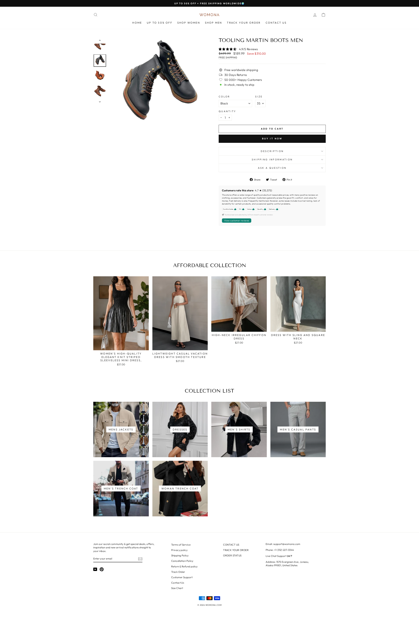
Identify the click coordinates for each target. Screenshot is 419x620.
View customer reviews (236, 220)
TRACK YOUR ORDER (244, 22)
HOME (137, 22)
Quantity (227, 111)
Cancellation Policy (182, 560)
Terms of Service (181, 544)
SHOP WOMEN (188, 22)
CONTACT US (276, 22)
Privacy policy (179, 550)
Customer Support (181, 577)
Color (224, 96)
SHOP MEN (213, 22)
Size (259, 96)
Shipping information (272, 159)
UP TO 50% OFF (159, 22)
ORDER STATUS (232, 555)
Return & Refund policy (184, 566)
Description (272, 151)
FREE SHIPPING (228, 57)
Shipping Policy (180, 555)
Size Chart (177, 588)
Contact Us (177, 582)
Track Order (178, 571)
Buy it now (272, 138)
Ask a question (272, 167)
